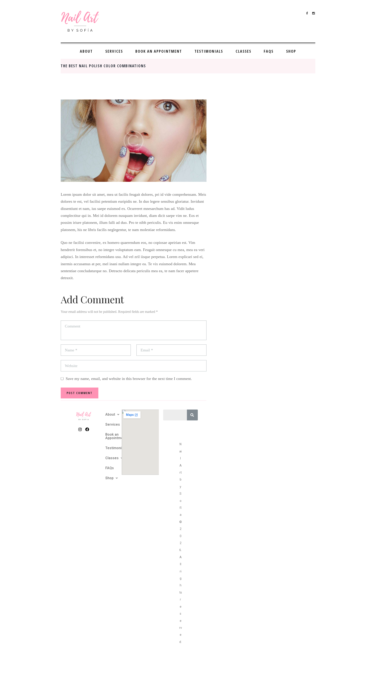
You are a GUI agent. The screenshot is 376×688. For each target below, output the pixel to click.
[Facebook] (87, 429)
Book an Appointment (158, 51)
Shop (291, 51)
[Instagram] (80, 429)
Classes (243, 51)
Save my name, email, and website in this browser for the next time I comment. (129, 378)
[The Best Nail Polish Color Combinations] (133, 140)
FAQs (269, 51)
